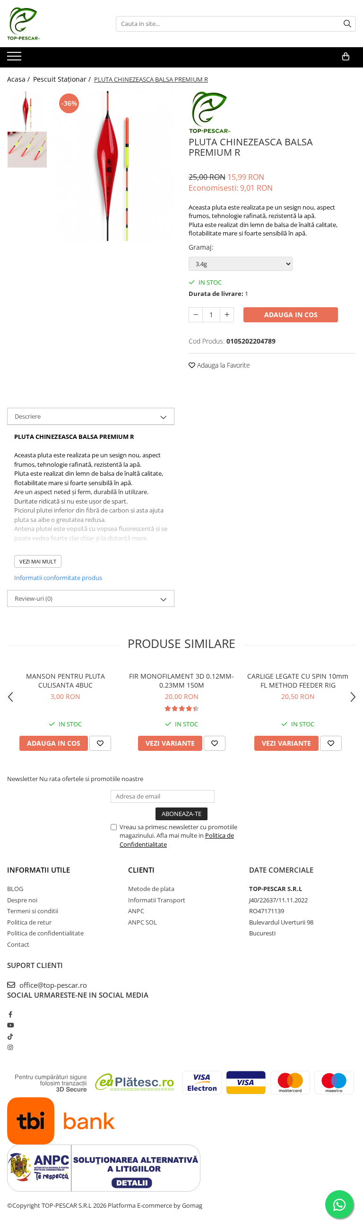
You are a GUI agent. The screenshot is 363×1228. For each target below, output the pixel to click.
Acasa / (19, 79)
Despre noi (22, 900)
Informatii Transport (156, 900)
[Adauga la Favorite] (100, 743)
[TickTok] (10, 1036)
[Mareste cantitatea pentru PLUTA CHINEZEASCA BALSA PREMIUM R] (227, 314)
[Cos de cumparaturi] (346, 56)
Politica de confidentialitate (45, 933)
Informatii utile (38, 870)
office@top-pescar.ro (52, 985)
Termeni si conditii (32, 911)
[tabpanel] (113, 166)
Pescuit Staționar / (63, 79)
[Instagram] (10, 1047)
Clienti (141, 870)
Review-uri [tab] (33, 598)
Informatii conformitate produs (58, 577)
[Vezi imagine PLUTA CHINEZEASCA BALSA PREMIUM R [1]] (27, 150)
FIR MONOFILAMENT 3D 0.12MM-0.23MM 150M (181, 681)
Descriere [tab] (28, 416)
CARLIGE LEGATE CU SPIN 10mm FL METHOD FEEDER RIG (297, 681)
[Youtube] (10, 1025)
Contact (18, 944)
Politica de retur (29, 922)
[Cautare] (347, 24)
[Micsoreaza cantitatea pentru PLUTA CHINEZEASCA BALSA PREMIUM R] (196, 314)
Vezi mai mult (37, 561)
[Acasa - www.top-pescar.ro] (54, 23)
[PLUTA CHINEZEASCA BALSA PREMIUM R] (113, 166)
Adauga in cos (291, 314)
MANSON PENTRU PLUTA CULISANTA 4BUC (65, 681)
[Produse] (15, 59)
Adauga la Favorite (222, 365)
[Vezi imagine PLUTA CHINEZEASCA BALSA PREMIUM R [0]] (27, 111)
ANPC (136, 911)
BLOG (15, 888)
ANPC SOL (142, 922)
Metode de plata (151, 888)
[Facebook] (10, 1014)
